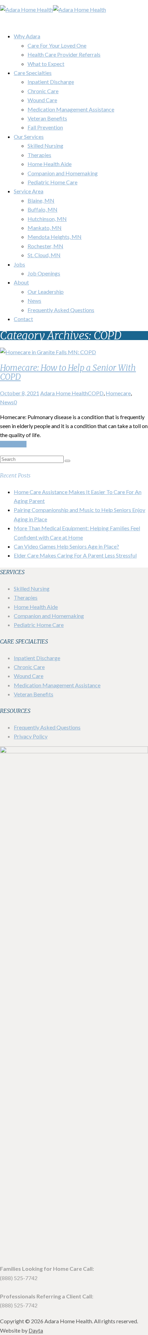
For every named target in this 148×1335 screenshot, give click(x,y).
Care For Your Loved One (57, 45)
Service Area (28, 191)
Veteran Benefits (47, 118)
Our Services (29, 136)
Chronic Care (43, 91)
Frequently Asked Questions (61, 310)
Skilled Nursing (45, 145)
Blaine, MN (41, 200)
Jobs (19, 264)
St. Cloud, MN (44, 255)
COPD (96, 393)
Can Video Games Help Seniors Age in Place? (66, 546)
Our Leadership (46, 291)
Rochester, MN (45, 246)
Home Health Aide (50, 164)
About (21, 282)
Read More (13, 444)
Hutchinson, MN (47, 218)
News (34, 300)
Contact (23, 319)
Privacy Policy (30, 736)
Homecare (118, 393)
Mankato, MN (45, 227)
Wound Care (42, 100)
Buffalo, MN (42, 209)
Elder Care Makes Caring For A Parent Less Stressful (75, 555)
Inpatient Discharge (51, 81)
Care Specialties (33, 72)
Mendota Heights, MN (55, 236)
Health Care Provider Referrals (64, 54)
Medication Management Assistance (71, 109)
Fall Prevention (45, 127)
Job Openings (44, 273)
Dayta (36, 1330)
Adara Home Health (64, 393)
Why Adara (27, 36)
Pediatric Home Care (52, 182)
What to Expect (46, 63)
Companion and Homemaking (63, 173)
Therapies (39, 155)
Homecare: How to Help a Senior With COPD (68, 372)
